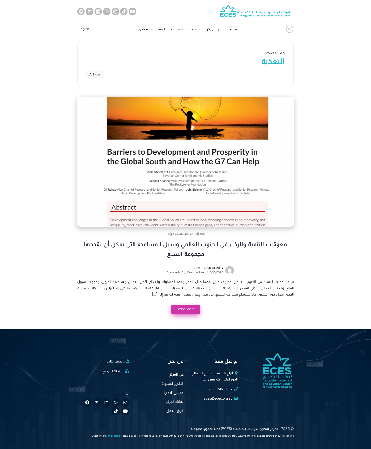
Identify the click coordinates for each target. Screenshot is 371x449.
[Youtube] (132, 11)
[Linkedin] (98, 11)
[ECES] (257, 11)
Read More (185, 309)
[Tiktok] (124, 11)
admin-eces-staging (208, 268)
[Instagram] (115, 11)
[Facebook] (81, 11)
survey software (114, 436)
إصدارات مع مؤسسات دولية (186, 233)
